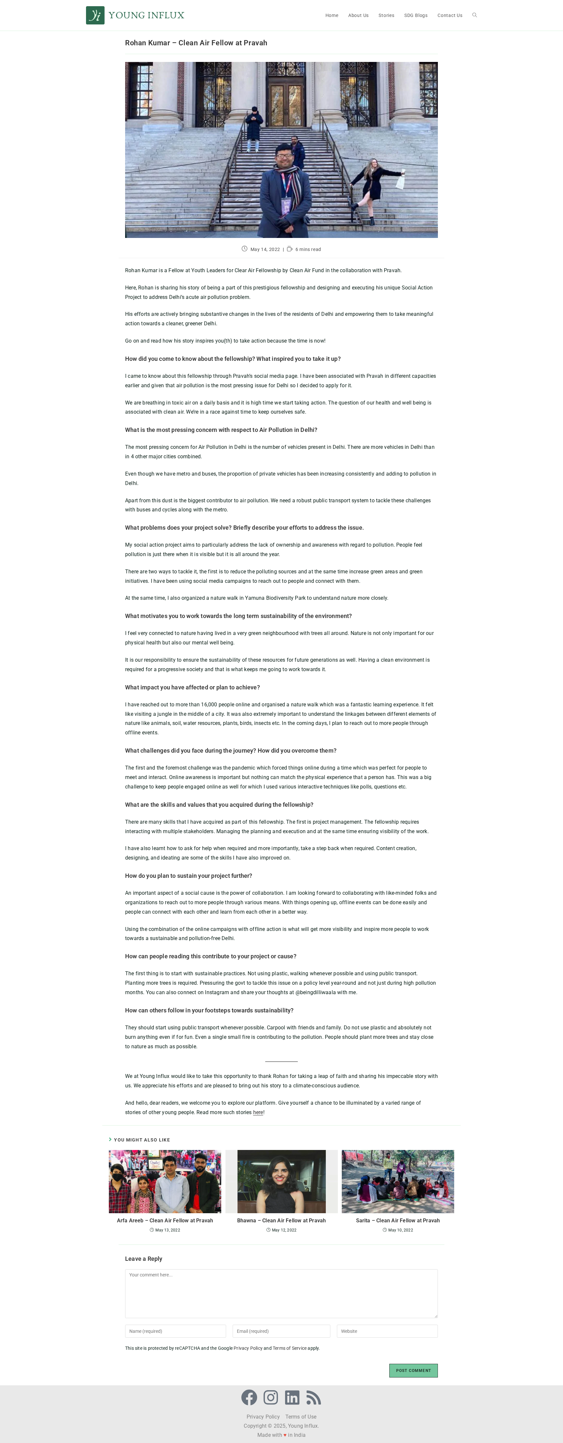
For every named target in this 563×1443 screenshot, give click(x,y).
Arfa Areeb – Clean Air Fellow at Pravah (165, 1220)
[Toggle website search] (475, 15)
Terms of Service (290, 1348)
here (258, 1112)
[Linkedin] (292, 1397)
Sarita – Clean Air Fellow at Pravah (398, 1220)
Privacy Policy (248, 1348)
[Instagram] (271, 1397)
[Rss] (314, 1397)
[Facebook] (249, 1397)
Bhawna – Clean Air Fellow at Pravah (281, 1220)
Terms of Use (300, 1417)
